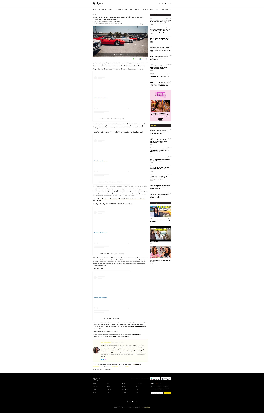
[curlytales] (97, 380)
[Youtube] (165, 3)
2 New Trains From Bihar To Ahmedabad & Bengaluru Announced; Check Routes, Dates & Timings (160, 141)
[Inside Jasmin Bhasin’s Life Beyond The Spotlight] (160, 252)
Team (137, 389)
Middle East (150, 9)
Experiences (96, 386)
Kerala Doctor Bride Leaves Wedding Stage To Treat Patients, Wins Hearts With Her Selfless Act (160, 159)
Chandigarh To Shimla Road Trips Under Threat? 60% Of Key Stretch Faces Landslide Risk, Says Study (160, 31)
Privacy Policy (125, 389)
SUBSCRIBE (167, 393)
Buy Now (161, 119)
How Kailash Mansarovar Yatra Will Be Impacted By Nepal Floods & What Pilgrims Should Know (160, 196)
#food (151, 18)
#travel (151, 27)
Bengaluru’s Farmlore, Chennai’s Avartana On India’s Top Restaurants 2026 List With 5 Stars (159, 132)
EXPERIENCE (104, 9)
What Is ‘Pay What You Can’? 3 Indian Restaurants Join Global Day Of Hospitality (159, 169)
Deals (130, 9)
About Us (124, 383)
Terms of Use (125, 392)
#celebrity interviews (154, 45)
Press (108, 392)
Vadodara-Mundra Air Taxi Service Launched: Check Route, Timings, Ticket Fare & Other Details (159, 67)
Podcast (138, 392)
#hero (151, 218)
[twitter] (140, 24)
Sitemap (138, 386)
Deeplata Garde (99, 23)
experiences (96, 336)
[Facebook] (162, 3)
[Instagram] (170, 3)
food (134, 334)
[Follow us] (143, 59)
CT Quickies (136, 9)
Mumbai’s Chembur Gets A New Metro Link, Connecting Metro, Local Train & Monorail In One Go (160, 187)
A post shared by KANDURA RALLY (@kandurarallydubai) (111, 118)
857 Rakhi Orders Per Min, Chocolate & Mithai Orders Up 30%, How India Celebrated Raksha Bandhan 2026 (160, 84)
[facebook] (138, 24)
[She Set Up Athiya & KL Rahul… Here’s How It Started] (160, 232)
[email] (147, 24)
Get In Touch (139, 383)
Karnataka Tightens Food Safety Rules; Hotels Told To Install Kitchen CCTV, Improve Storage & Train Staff (160, 22)
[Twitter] (167, 3)
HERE (127, 336)
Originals (124, 9)
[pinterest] (145, 24)
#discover (152, 36)
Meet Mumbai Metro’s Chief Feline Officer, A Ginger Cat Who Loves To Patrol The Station (159, 150)
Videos (110, 9)
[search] (170, 9)
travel (137, 334)
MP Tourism (165, 9)
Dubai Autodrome (136, 326)
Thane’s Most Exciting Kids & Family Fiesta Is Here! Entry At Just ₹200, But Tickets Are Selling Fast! (160, 115)
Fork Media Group (145, 407)
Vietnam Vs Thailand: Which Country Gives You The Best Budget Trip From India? (160, 40)
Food (94, 9)
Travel (99, 9)
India (144, 9)
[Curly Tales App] (155, 379)
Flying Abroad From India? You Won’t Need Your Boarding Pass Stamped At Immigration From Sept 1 (160, 178)
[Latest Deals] (160, 98)
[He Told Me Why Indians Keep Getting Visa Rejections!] (160, 211)
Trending (118, 9)
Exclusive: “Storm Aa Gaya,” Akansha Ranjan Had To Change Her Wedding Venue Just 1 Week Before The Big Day (160, 49)
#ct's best (152, 55)
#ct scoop (152, 81)
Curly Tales (115, 336)
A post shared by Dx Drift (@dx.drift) (111, 318)
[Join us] (135, 59)
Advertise (124, 386)
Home (94, 14)
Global (156, 9)
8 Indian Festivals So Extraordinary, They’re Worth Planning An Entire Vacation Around (159, 58)
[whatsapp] (143, 24)
